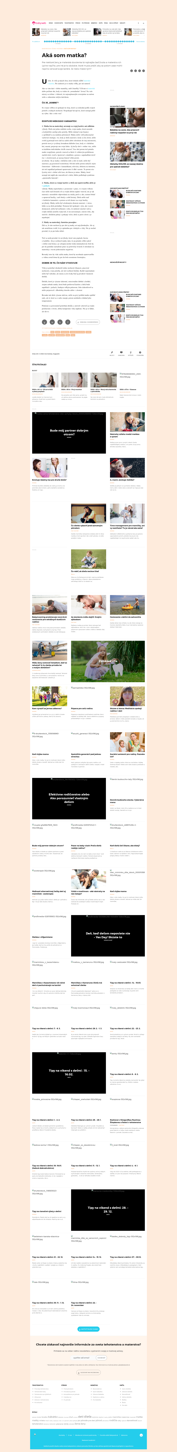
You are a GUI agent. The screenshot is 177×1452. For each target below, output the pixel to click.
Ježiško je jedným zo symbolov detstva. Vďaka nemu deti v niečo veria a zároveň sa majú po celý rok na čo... (126, 488)
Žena (106, 23)
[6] (55, 41)
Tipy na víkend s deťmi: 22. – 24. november (84, 1304)
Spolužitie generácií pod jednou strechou (86, 755)
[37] (127, 41)
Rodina (60, 49)
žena (77, 1423)
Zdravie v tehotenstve (41, 1400)
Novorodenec (140, 41)
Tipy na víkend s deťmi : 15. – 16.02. (69, 1072)
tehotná (46, 1424)
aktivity (34, 1417)
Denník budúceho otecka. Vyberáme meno (127, 801)
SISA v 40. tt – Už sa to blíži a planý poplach (42, 390)
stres (67, 335)
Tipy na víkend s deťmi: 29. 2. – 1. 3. (86, 1028)
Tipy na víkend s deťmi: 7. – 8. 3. (46, 1028)
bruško (45, 1417)
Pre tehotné (75, 531)
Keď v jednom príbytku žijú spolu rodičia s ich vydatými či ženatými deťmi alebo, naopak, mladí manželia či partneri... (87, 764)
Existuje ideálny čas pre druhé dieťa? (134, 212)
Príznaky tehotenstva (41, 1389)
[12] (68, 41)
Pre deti (124, 1405)
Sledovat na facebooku (89, 1372)
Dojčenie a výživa (98, 1397)
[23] (94, 41)
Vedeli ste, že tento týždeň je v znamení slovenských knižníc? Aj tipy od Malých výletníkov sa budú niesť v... (49, 1036)
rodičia (113, 1420)
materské (133, 1417)
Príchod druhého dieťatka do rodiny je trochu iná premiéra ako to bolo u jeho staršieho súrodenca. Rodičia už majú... (48, 488)
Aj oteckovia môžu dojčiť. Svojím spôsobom (86, 618)
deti (52, 332)
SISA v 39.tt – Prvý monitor (71, 389)
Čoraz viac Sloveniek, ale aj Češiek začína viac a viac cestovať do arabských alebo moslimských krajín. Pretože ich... (88, 902)
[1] (45, 41)
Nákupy (122, 23)
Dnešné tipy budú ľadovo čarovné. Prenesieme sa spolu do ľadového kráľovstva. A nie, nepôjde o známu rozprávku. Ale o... (48, 1176)
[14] (75, 41)
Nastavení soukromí (88, 1440)
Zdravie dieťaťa (127, 1392)
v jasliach (45, 185)
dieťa (57, 332)
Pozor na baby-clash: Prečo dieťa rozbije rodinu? (86, 846)
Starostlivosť (36, 670)
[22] (92, 41)
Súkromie (124, 1435)
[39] (131, 41)
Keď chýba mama (40, 754)
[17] (81, 41)
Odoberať (101, 1358)
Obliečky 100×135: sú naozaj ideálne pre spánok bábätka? (81, 31)
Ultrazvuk (37, 1397)
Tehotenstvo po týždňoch (42, 1394)
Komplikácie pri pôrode (71, 1394)
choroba (66, 1417)
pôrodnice (105, 1420)
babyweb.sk (46, 49)
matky (45, 335)
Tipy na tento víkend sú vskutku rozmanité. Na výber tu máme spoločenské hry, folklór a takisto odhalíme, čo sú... (127, 1082)
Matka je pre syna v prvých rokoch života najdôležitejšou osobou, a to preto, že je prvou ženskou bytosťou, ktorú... (125, 444)
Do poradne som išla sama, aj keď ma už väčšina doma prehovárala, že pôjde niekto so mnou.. (74, 397)
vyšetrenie (59, 1424)
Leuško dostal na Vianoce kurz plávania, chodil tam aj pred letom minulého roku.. (43, 399)
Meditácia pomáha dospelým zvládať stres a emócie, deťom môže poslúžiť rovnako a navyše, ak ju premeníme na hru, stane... (127, 719)
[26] (101, 41)
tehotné (52, 1424)
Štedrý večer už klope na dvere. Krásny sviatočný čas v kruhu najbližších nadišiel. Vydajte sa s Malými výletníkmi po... (49, 1265)
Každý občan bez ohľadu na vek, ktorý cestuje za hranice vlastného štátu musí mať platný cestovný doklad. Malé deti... (126, 625)
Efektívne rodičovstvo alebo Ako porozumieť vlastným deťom (69, 798)
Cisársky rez (67, 1397)
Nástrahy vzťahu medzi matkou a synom (135, 202)
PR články (75, 35)
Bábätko (94, 23)
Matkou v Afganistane (42, 937)
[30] (112, 41)
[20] (88, 41)
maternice (125, 1417)
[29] (110, 41)
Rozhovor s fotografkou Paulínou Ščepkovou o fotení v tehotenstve (125, 1121)
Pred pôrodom (68, 1389)
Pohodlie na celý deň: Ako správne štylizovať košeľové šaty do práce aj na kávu (112, 31)
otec (60, 1420)
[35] (123, 41)
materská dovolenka (77, 332)
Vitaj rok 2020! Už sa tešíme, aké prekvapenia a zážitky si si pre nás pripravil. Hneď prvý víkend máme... (125, 1174)
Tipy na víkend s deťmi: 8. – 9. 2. (124, 1074)
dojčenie (95, 1417)
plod (70, 1420)
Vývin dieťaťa (126, 1389)
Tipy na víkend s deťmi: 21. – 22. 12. (47, 1257)
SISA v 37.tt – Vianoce (128, 389)
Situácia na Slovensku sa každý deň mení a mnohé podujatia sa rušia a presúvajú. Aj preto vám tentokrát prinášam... (127, 991)
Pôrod (77, 23)
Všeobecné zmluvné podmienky (86, 1435)
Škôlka (124, 1400)
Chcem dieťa (58, 23)
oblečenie (55, 1420)
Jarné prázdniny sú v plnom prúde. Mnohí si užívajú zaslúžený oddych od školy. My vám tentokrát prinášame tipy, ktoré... (127, 1036)
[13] (70, 41)
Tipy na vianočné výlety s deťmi (46, 1211)
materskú (91, 88)
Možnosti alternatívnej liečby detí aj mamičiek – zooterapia (49, 892)
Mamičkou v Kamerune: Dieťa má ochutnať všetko (86, 984)
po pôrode (83, 1420)
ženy (72, 335)
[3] (49, 41)
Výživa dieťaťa (126, 1397)
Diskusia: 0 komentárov (89, 322)
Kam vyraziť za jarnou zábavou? (47, 708)
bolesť (39, 1417)
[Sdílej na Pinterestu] (139, 70)
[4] (51, 41)
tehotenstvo (37, 1424)
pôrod (99, 1420)
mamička (116, 1417)
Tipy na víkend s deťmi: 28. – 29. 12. (108, 1209)
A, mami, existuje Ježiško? (122, 480)
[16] (79, 41)
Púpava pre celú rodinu (82, 708)
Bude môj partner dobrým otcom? (133, 191)
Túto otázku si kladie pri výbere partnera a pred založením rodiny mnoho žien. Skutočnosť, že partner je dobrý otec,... (48, 854)
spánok (124, 1420)
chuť (71, 1417)
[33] (118, 41)
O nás (70, 1435)
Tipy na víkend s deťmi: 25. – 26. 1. (86, 1120)
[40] (133, 41)
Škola (73, 574)
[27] (105, 41)
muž (47, 1421)
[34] (120, 41)
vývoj (66, 1424)
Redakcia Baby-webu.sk (64, 328)
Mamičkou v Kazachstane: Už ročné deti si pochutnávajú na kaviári (48, 984)
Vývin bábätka (97, 1392)
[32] (116, 41)
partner (66, 1420)
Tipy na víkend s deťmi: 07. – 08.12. (125, 1257)
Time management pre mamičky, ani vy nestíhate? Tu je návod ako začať (127, 526)
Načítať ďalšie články (89, 1329)
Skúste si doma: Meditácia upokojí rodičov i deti (126, 709)
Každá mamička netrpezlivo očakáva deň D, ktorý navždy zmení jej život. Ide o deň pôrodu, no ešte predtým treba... (87, 536)
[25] (99, 41)
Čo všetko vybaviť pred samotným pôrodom (87, 526)
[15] (77, 41)
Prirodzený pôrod (69, 1392)
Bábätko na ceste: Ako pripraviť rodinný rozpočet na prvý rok (50, 31)
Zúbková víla (108, 661)
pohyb (75, 1420)
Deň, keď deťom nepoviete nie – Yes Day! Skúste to (108, 935)
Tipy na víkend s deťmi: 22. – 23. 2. (125, 1028)
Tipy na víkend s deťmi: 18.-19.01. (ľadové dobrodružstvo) (47, 1166)
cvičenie (75, 1417)
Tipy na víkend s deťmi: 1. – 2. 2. (46, 1120)
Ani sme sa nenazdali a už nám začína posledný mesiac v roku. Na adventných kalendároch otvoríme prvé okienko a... (49, 1311)
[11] (66, 41)
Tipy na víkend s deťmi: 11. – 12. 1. (85, 1165)
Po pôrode (86, 23)
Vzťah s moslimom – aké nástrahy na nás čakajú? (88, 892)
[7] (58, 41)
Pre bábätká (113, 713)
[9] (62, 41)
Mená (51, 23)
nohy (51, 1421)
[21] (90, 41)
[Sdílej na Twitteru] (135, 70)
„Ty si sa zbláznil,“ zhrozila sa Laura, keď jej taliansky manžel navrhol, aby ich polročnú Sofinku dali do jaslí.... (49, 993)
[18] (84, 41)
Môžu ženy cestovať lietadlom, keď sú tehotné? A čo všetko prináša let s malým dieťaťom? (49, 665)
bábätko (53, 1416)
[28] (107, 41)
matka (88, 332)
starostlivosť (60, 335)
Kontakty (62, 1435)
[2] (47, 41)
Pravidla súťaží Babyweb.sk (109, 1435)
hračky (106, 1417)
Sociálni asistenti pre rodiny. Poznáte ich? (127, 755)
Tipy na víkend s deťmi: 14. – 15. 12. (86, 1257)
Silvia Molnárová (37, 394)
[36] (125, 41)
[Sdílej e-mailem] (143, 70)
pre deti (51, 335)
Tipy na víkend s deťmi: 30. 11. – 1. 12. (48, 1303)
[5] (53, 41)
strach (140, 1421)
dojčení (101, 1417)
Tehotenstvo (69, 23)
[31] (114, 41)
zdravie (71, 1424)
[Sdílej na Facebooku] (131, 70)
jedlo (110, 1417)
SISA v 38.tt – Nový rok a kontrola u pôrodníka (103, 390)
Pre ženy (73, 622)
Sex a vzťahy (113, 23)
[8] (60, 41)
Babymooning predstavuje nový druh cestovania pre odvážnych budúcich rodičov (49, 619)
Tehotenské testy (40, 1392)
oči (63, 1420)
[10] (64, 41)
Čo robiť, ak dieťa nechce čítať (85, 571)
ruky (119, 1421)
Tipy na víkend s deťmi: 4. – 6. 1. (124, 1165)
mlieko (42, 1421)
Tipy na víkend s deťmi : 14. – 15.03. (125, 983)
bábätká (60, 1417)
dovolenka (64, 332)
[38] (129, 41)
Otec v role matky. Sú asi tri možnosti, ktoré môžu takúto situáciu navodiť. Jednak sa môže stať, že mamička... (48, 762)
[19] (86, 41)
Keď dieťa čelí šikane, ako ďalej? (125, 845)
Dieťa (101, 23)
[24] (97, 41)
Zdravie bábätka (98, 1394)
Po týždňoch (36, 41)
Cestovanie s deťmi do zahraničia (125, 617)
